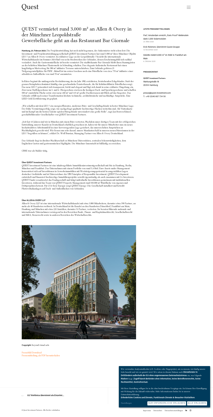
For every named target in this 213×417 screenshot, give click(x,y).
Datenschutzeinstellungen (174, 410)
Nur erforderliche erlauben (166, 403)
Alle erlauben (197, 403)
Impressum (147, 410)
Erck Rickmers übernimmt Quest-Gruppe (161, 47)
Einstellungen (126, 403)
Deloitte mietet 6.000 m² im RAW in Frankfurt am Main (164, 57)
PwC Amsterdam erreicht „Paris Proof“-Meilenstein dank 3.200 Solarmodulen (166, 37)
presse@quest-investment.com (157, 93)
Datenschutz (157, 410)
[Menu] (187, 7)
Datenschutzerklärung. (130, 394)
